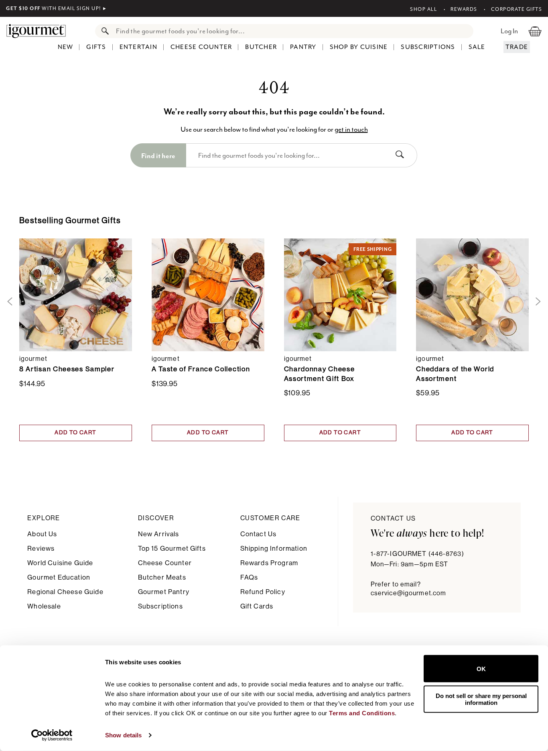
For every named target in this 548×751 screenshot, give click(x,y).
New (65, 47)
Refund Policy (262, 591)
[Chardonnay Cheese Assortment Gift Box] (340, 294)
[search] (292, 31)
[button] (8, 301)
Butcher (261, 47)
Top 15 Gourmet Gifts (172, 548)
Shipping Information (273, 548)
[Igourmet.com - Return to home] (40, 31)
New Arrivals (158, 534)
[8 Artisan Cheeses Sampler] (75, 294)
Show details (123, 735)
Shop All (423, 9)
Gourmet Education (58, 577)
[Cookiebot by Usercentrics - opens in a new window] (52, 735)
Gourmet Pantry (163, 591)
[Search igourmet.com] (103, 31)
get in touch (351, 129)
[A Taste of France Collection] (208, 294)
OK (481, 668)
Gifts (96, 47)
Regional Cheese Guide (65, 591)
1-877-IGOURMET (417, 554)
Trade (516, 47)
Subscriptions (428, 47)
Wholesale (44, 606)
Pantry (303, 47)
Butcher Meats (162, 577)
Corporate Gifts (516, 9)
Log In (509, 30)
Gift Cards (257, 606)
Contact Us (258, 534)
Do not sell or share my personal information (481, 699)
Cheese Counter (201, 47)
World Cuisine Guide (60, 563)
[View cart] (535, 31)
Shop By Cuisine (359, 47)
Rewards (464, 9)
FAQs (249, 577)
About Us (42, 534)
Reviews (41, 548)
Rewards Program (269, 563)
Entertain (138, 47)
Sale (477, 47)
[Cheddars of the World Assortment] (472, 294)
